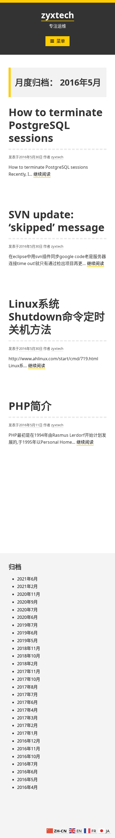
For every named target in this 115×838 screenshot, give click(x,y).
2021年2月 (27, 586)
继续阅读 (42, 174)
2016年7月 (27, 764)
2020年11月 (28, 594)
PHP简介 (30, 405)
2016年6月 (27, 772)
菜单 (60, 41)
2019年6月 (27, 633)
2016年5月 (27, 779)
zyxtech (57, 15)
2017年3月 (27, 718)
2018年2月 (27, 664)
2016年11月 (28, 749)
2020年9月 (27, 602)
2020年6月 (27, 617)
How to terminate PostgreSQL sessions (56, 125)
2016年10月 (28, 756)
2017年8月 (27, 687)
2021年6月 (27, 579)
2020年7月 (27, 610)
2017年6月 (27, 702)
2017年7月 (27, 694)
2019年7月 (27, 625)
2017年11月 (28, 671)
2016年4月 (27, 787)
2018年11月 (28, 648)
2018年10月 (28, 656)
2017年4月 (27, 710)
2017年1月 (27, 733)
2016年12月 (28, 741)
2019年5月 (27, 641)
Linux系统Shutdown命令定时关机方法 (57, 316)
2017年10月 (28, 679)
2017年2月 (27, 725)
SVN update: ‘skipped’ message (57, 220)
